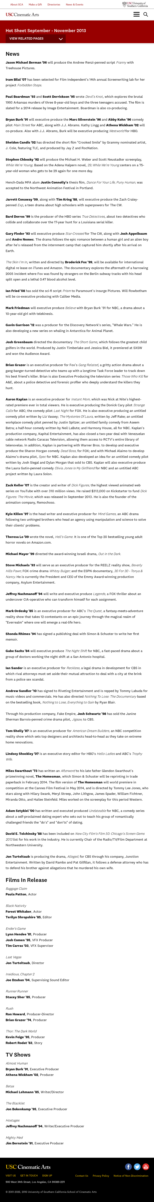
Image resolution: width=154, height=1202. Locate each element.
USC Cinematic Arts (28, 1166)
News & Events (74, 4)
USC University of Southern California (135, 4)
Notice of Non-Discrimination (131, 1176)
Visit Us (11, 1175)
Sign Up (47, 1175)
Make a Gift (35, 4)
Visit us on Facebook (128, 1166)
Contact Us (81, 1176)
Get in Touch (29, 1175)
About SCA (14, 4)
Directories (54, 4)
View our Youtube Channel (145, 1166)
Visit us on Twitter (137, 1166)
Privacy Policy (101, 1176)
